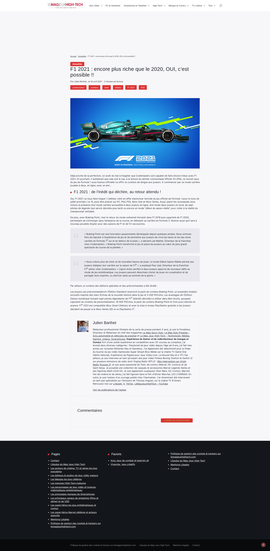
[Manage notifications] (263, 545)
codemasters (78, 87)
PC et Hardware (113, 5)
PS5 (143, 87)
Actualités (77, 64)
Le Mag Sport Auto (153, 332)
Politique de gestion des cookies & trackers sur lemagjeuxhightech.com (103, 545)
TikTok (129, 383)
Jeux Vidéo (94, 5)
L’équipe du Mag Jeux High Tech (68, 464)
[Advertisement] (84, 19)
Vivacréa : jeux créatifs (123, 464)
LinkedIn (117, 383)
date (106, 87)
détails (118, 87)
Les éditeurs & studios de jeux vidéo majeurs (74, 475)
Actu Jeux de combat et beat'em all (130, 460)
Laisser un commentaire (176, 420)
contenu (94, 87)
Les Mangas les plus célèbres (66, 479)
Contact (55, 460)
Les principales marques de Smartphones (73, 494)
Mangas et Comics (177, 5)
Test (210, 5)
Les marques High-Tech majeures (68, 483)
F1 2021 (131, 87)
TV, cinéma (197, 5)
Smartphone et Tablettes (135, 5)
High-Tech (157, 5)
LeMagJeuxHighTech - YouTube (151, 383)
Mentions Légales (60, 519)
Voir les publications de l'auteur (109, 389)
